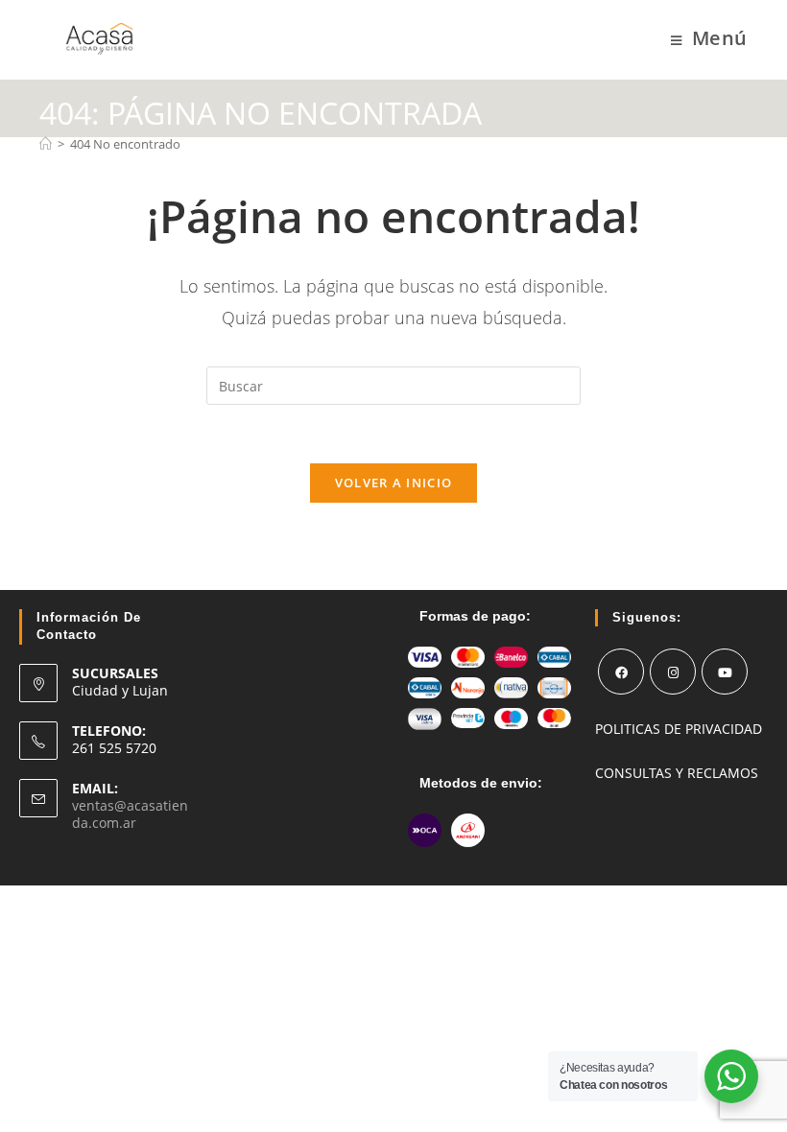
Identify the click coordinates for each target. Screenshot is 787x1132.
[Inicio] (45, 144)
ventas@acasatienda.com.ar (130, 814)
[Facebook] (621, 672)
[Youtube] (725, 672)
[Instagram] (673, 672)
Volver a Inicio (394, 482)
